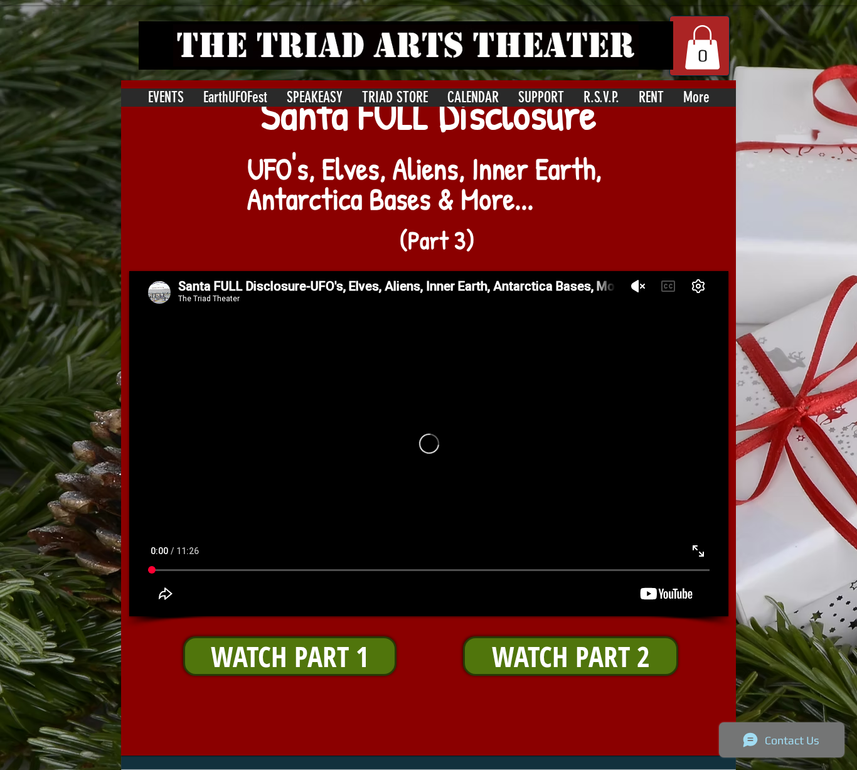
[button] (702, 47)
